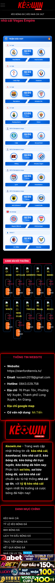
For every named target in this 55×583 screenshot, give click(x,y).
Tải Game (8, 291)
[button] (3, 5)
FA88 (39, 275)
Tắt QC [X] (27, 553)
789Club (30, 309)
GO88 (8, 275)
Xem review (8, 282)
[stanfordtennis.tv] (30, 5)
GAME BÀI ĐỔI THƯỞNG (17, 261)
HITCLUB (20, 275)
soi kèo (25, 469)
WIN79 (9, 309)
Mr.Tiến (37, 412)
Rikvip (40, 309)
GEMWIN (30, 275)
